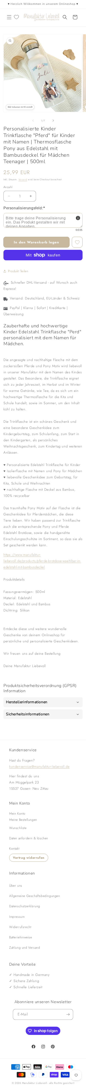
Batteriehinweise (20, 937)
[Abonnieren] (68, 1014)
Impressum (17, 916)
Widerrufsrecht (20, 927)
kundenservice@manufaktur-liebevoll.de (39, 766)
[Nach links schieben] (33, 121)
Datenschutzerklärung (24, 906)
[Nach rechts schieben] (53, 121)
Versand (23, 179)
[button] (9, 17)
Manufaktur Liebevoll (34, 1083)
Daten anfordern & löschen (28, 838)
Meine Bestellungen (23, 819)
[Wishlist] (16, 17)
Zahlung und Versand (24, 947)
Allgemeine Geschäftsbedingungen (34, 896)
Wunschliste (18, 828)
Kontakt (14, 848)
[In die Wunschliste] (77, 242)
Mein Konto (17, 813)
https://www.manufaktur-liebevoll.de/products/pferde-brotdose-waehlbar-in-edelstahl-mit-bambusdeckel (42, 561)
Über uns (15, 885)
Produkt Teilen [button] (18, 271)
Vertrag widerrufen (28, 857)
